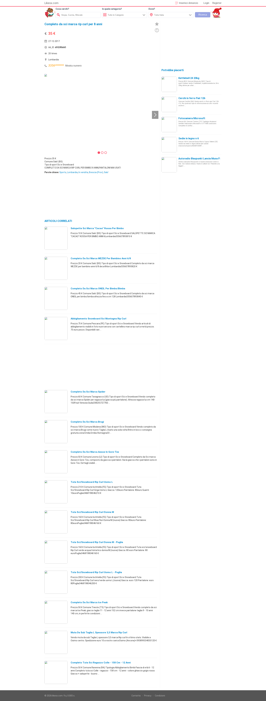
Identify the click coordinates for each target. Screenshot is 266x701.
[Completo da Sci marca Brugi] (56, 431)
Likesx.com (51, 3)
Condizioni (160, 695)
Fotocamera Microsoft (191, 118)
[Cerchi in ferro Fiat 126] (169, 104)
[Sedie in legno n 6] (169, 144)
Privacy (147, 695)
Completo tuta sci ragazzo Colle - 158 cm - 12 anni (101, 662)
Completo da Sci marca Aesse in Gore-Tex (95, 452)
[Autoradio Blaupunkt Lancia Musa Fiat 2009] (169, 164)
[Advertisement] (129, 48)
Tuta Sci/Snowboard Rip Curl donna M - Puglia (97, 542)
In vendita (83, 172)
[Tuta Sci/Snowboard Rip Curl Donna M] (56, 522)
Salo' (106, 172)
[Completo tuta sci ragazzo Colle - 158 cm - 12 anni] (56, 672)
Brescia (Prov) (96, 172)
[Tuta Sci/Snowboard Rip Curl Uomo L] (56, 491)
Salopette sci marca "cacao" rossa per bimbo (97, 228)
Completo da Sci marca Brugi (87, 421)
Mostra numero (73, 65)
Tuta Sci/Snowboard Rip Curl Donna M (92, 512)
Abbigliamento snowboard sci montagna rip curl (98, 318)
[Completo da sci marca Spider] (56, 401)
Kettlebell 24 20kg (188, 78)
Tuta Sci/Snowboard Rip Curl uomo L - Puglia (96, 572)
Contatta (136, 695)
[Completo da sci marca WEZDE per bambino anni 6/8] (56, 268)
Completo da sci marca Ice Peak (89, 602)
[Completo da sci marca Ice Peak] (56, 612)
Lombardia (72, 172)
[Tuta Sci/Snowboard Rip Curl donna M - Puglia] (56, 552)
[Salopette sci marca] (56, 238)
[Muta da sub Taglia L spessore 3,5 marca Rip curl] (56, 642)
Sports (62, 172)
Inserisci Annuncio (188, 3)
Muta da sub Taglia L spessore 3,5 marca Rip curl (99, 632)
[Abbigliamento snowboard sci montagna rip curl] (56, 328)
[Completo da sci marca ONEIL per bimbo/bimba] (56, 298)
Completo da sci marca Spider (88, 391)
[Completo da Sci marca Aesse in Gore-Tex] (56, 461)
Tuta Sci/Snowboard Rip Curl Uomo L (92, 482)
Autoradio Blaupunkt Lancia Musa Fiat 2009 (203, 158)
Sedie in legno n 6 (188, 138)
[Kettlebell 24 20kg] (169, 84)
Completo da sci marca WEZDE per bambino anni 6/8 (101, 258)
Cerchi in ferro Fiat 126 (191, 98)
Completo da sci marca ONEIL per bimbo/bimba (98, 288)
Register (217, 3)
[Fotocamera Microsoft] (169, 124)
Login (206, 3)
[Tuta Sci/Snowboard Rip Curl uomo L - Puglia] (56, 582)
